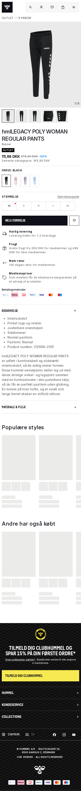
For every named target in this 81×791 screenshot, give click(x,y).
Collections (11, 717)
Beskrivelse (10, 310)
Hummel (8, 693)
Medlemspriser (21, 273)
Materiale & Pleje (14, 407)
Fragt (13, 244)
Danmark (14, 734)
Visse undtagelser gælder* (20, 659)
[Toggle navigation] (30, 7)
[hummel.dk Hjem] (7, 7)
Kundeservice (12, 705)
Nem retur (17, 260)
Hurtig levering (20, 231)
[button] (41, 7)
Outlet (8, 18)
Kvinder (24, 18)
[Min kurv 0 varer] (63, 7)
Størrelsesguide (68, 196)
